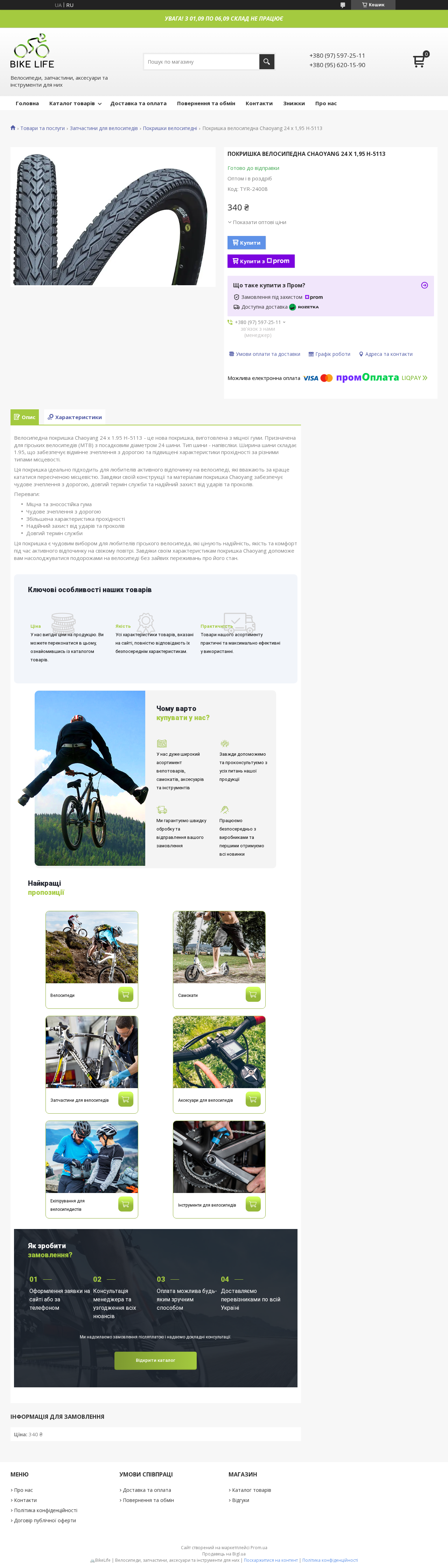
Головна (27, 103)
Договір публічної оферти (45, 1520)
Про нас (326, 103)
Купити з (252, 261)
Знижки (294, 103)
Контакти (259, 103)
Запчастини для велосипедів (104, 128)
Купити (250, 242)
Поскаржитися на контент (271, 1560)
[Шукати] (266, 61)
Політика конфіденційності (45, 1510)
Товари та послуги (42, 128)
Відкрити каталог (155, 1360)
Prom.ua (259, 1548)
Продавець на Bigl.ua (224, 1554)
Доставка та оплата (138, 103)
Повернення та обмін (206, 103)
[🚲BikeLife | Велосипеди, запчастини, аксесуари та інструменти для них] (32, 50)
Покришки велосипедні (170, 128)
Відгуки (240, 1500)
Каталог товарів (72, 103)
